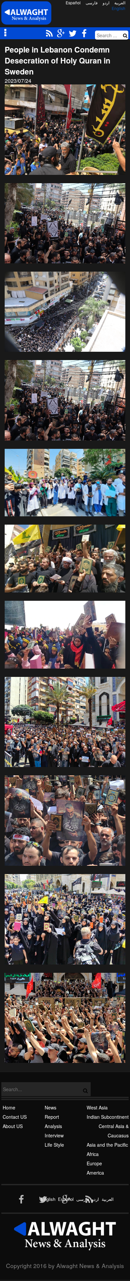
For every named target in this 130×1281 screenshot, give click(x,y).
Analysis (53, 1126)
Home (9, 1107)
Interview (54, 1135)
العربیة (119, 2)
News (50, 1107)
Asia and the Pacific (107, 1144)
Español (73, 2)
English (118, 8)
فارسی (92, 2)
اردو (106, 2)
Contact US (15, 1116)
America (95, 1172)
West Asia (97, 1107)
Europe (94, 1163)
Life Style (54, 1144)
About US (13, 1126)
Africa (93, 1154)
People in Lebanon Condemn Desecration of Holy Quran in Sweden (57, 60)
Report (52, 1116)
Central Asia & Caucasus (114, 1131)
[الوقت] (26, 15)
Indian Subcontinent (108, 1116)
